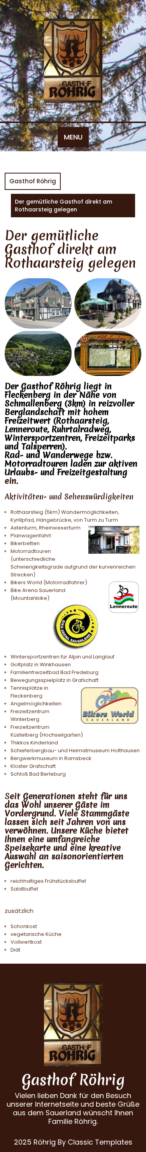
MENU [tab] (73, 137)
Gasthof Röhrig (32, 181)
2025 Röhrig (35, 1142)
